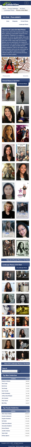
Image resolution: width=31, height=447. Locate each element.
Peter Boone (5, 400)
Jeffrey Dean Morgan (7, 396)
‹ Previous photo (6, 76)
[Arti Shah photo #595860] (8, 344)
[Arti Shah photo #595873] (23, 321)
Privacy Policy (11, 446)
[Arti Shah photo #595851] (8, 287)
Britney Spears (5, 435)
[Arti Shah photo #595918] (8, 332)
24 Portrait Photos (22, 83)
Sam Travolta (5, 391)
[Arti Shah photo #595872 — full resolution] (15, 65)
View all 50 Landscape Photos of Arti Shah (16, 363)
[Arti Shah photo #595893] (8, 355)
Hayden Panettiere (6, 418)
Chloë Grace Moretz (7, 423)
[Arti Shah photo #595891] (23, 191)
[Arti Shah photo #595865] (23, 298)
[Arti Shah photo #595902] (8, 172)
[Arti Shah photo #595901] (8, 210)
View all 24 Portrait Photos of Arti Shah (18, 260)
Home (7, 21)
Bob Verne (4, 386)
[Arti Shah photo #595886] (8, 229)
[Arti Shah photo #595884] (8, 92)
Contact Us (27, 446)
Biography (15, 21)
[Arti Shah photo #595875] (8, 248)
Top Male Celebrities (10, 375)
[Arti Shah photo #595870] (8, 191)
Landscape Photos (23, 24)
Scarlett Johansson (6, 416)
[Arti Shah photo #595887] (23, 344)
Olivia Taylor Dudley (7, 413)
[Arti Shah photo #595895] (23, 310)
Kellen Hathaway (6, 393)
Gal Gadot (4, 421)
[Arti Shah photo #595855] (23, 355)
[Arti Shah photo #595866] (8, 275)
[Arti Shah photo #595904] (8, 321)
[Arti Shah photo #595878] (8, 298)
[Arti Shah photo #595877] (8, 310)
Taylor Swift (4, 433)
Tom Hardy (4, 388)
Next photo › (26, 76)
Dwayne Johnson (6, 381)
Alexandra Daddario (7, 426)
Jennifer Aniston (6, 430)
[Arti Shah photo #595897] (23, 229)
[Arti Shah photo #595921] (23, 133)
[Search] (18, 371)
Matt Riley (4, 403)
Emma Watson (5, 428)
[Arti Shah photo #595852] (23, 275)
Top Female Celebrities (11, 408)
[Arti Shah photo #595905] (8, 152)
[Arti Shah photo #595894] (8, 114)
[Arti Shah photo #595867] (23, 248)
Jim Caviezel (5, 398)
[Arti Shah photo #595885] (23, 152)
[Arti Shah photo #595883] (23, 210)
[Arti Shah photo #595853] (23, 95)
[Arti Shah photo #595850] (8, 133)
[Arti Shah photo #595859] (23, 332)
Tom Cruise (4, 383)
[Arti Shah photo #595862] (23, 114)
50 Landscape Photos (22, 267)
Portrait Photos (24, 21)
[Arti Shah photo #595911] (23, 287)
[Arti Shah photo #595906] (23, 172)
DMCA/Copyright (20, 446)
